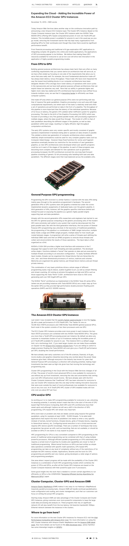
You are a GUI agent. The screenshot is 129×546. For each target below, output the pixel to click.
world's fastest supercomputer (69, 320)
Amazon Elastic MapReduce (42, 487)
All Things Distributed (42, 5)
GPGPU (59, 527)
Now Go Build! (62, 5)
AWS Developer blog (74, 525)
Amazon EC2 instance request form (59, 346)
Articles (76, 5)
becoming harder (68, 93)
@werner (88, 5)
